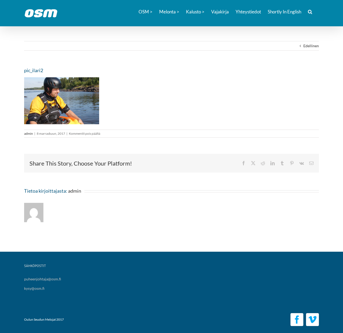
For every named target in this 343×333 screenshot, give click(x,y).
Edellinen (311, 45)
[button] (310, 11)
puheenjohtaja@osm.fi (42, 279)
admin (28, 133)
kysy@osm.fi (34, 288)
